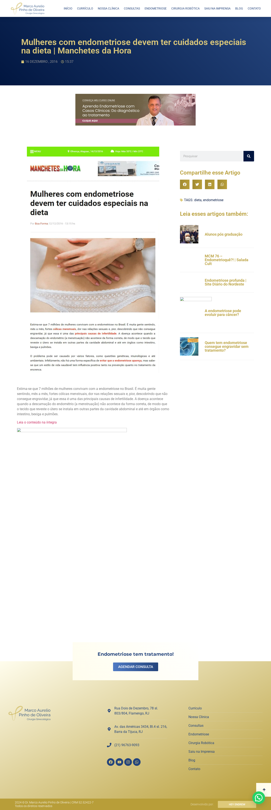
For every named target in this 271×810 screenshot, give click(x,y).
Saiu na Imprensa (217, 8)
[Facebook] (111, 762)
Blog (239, 8)
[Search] (248, 156)
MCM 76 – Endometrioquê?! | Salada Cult (226, 260)
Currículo (85, 8)
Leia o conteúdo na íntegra (37, 422)
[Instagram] (128, 762)
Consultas (132, 8)
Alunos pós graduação (223, 234)
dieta (198, 200)
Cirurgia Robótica (185, 8)
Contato (254, 8)
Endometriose (156, 8)
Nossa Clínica (108, 8)
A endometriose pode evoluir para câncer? (223, 313)
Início (68, 8)
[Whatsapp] (137, 762)
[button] (184, 184)
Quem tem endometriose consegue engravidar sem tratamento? (227, 346)
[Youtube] (119, 762)
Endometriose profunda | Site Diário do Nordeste (225, 282)
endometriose (213, 200)
